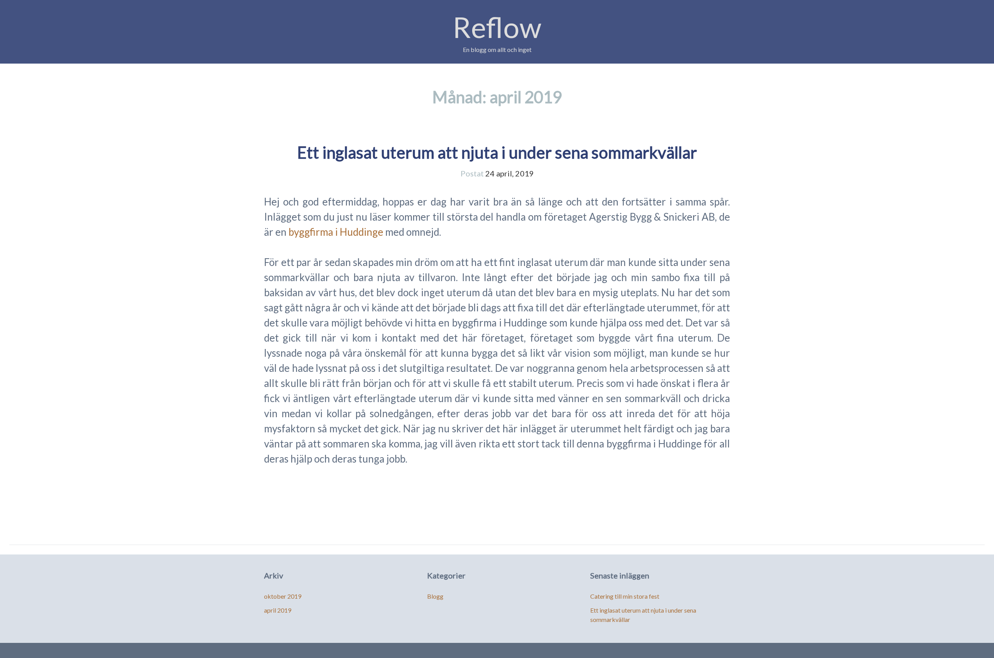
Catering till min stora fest (624, 596)
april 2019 (277, 610)
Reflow (497, 27)
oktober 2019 (282, 596)
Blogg (435, 596)
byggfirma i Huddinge (335, 232)
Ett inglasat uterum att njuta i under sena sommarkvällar (497, 152)
